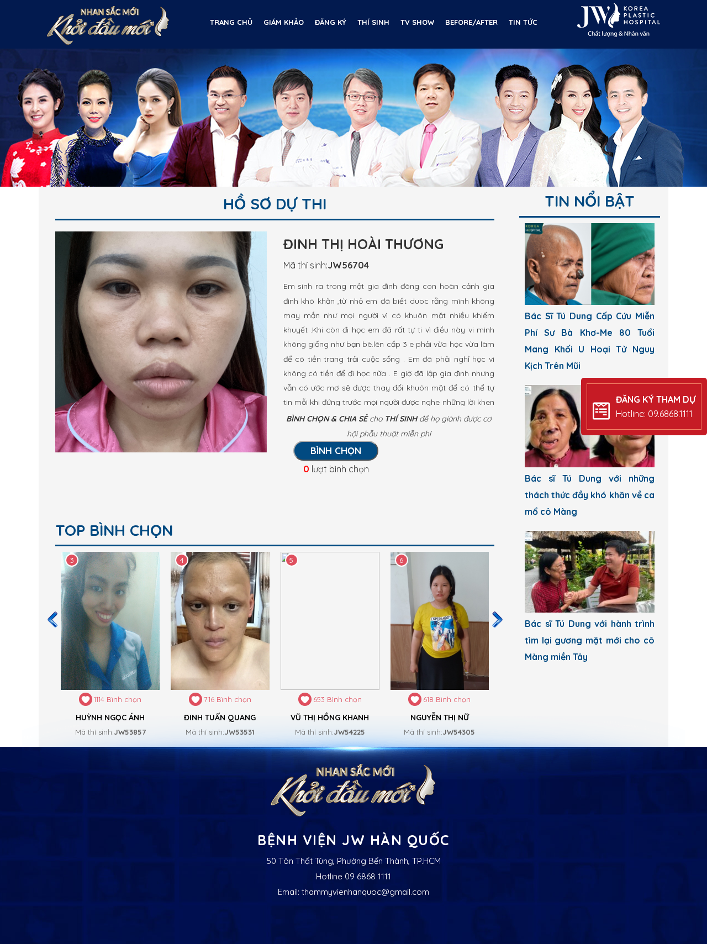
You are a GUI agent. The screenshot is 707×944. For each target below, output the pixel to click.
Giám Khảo (283, 22)
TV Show (417, 22)
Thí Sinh (373, 22)
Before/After (471, 22)
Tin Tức (523, 22)
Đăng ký (330, 22)
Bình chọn (335, 450)
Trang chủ (231, 22)
